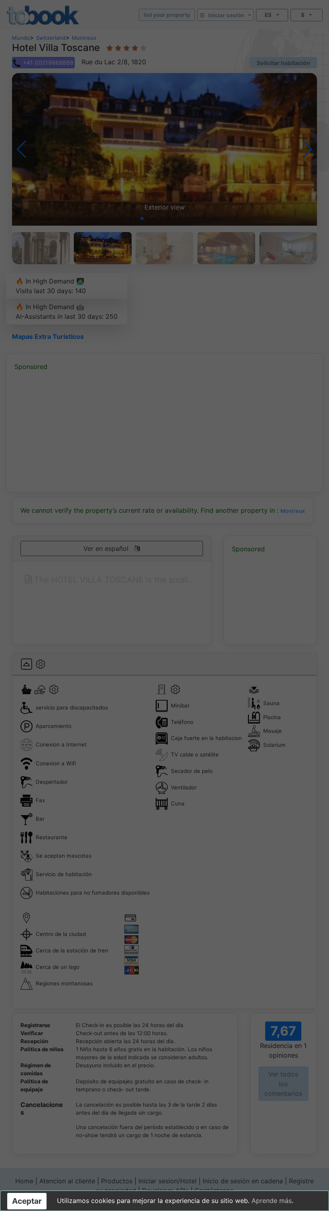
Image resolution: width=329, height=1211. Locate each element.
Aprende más (272, 1201)
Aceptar (27, 1201)
